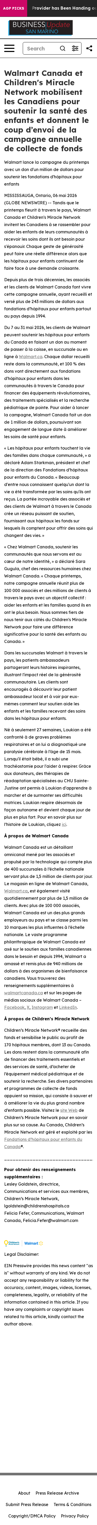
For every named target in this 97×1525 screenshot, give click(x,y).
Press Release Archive (57, 1493)
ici (64, 824)
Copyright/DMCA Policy (32, 1516)
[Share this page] (89, 48)
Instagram (42, 1007)
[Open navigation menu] (9, 48)
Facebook (14, 1007)
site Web (69, 1110)
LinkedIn (68, 1007)
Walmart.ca (30, 356)
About (24, 1493)
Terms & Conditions (72, 1504)
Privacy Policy (75, 1516)
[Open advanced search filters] (75, 48)
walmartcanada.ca (23, 992)
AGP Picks (13, 8)
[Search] (62, 48)
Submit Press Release (27, 1504)
